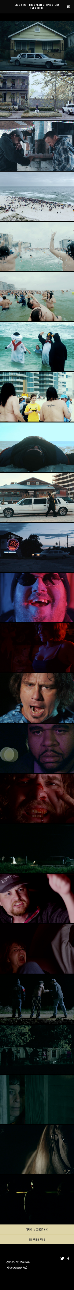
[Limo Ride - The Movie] (68, 1258)
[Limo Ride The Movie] (62, 1258)
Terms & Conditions (37, 1229)
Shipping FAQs (37, 1239)
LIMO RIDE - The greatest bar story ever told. (37, 6)
